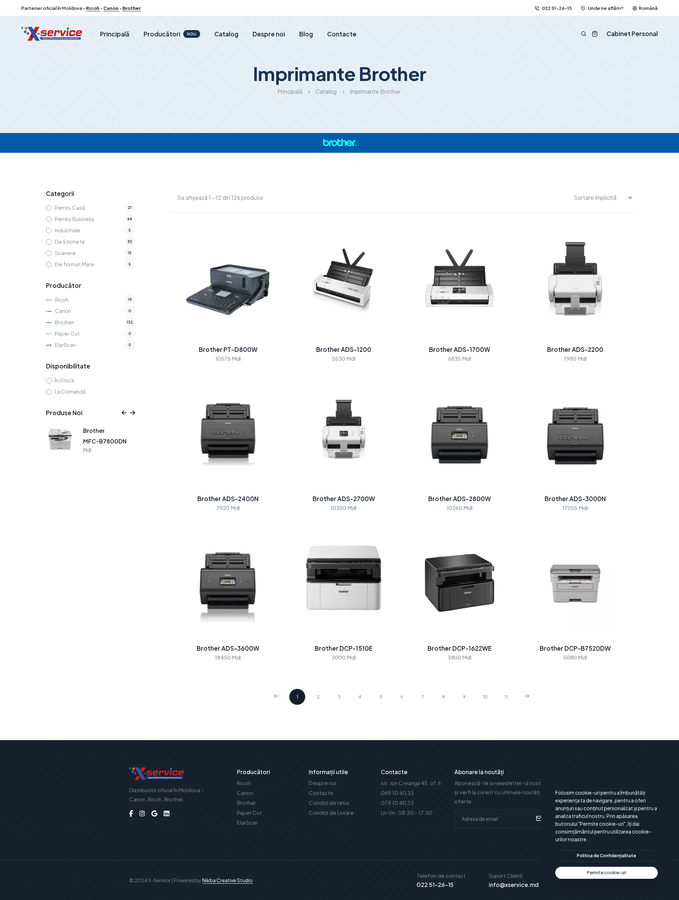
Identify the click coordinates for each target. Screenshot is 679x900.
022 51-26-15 (556, 8)
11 (506, 696)
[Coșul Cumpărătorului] (592, 34)
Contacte (341, 34)
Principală (114, 34)
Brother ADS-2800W (459, 499)
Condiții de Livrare (331, 812)
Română (648, 8)
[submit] (538, 818)
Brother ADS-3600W (228, 648)
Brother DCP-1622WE (460, 648)
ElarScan (65, 344)
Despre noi (269, 34)
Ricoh (93, 8)
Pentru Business (74, 218)
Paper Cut (67, 333)
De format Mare (74, 264)
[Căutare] (584, 34)
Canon (111, 8)
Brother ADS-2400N (228, 499)
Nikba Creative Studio (227, 880)
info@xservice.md (514, 884)
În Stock (65, 380)
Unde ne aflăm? (605, 8)
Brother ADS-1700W (459, 349)
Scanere (65, 252)
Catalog (226, 34)
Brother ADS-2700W (344, 499)
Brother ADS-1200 (343, 349)
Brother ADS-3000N (575, 499)
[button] (124, 413)
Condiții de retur (329, 802)
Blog (306, 34)
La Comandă (70, 391)
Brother (131, 8)
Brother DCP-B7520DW (575, 648)
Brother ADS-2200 (575, 349)
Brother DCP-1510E (343, 648)
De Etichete (70, 241)
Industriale (67, 230)
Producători (170, 34)
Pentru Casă (70, 207)
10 (485, 696)
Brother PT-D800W (228, 349)
